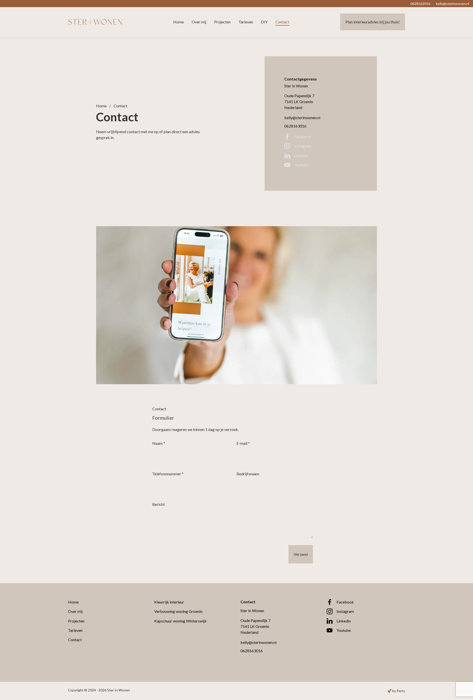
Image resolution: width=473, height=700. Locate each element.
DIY (264, 21)
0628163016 (295, 126)
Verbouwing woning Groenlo (178, 611)
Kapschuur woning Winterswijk (180, 621)
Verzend (301, 554)
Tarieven (245, 21)
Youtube (301, 164)
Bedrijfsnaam (247, 473)
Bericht (158, 504)
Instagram (302, 145)
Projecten (222, 21)
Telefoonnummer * (168, 473)
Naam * (158, 443)
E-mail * (243, 443)
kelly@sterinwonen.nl (302, 117)
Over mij (199, 21)
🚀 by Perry (396, 691)
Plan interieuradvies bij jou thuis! (372, 21)
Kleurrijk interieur (169, 602)
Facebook (302, 136)
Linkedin (301, 155)
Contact (282, 21)
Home (178, 21)
